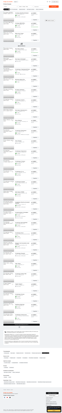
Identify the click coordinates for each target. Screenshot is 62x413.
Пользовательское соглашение (51, 401)
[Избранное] (47, 2)
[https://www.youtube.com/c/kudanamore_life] (7, 397)
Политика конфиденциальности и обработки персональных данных (51, 403)
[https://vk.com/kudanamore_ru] (4, 397)
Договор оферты (48, 405)
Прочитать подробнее (53, 408)
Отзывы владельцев (49, 397)
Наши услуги (48, 400)
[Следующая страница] (24, 327)
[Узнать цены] (54, 6)
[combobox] (15, 2)
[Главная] (7, 1)
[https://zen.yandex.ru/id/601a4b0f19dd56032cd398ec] (10, 397)
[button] (17, 6)
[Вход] (50, 2)
